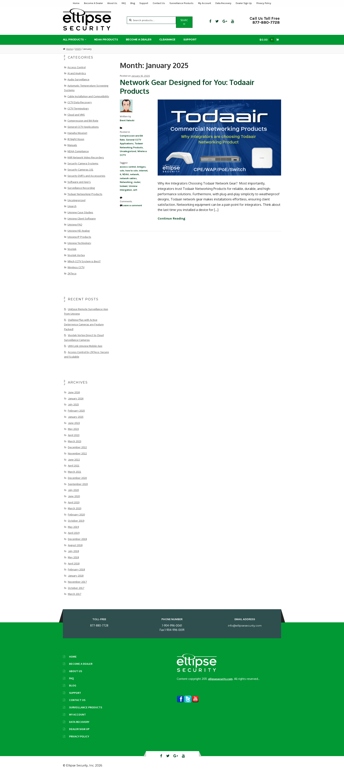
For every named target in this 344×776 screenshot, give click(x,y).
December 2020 (77, 478)
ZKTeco (71, 273)
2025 (78, 49)
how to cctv (131, 170)
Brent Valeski (127, 120)
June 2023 (74, 423)
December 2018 (77, 539)
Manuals (72, 145)
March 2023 (74, 441)
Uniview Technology (79, 243)
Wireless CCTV (75, 267)
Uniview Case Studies (80, 212)
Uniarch (71, 206)
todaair (124, 186)
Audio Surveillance (78, 79)
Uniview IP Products (79, 237)
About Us (112, 3)
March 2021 (74, 471)
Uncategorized (128, 151)
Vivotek (71, 249)
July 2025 (73, 404)
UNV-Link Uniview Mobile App (85, 346)
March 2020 (74, 508)
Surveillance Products (181, 3)
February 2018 (76, 569)
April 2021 (73, 465)
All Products (73, 39)
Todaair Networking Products (84, 194)
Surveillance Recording (81, 188)
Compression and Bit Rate (82, 120)
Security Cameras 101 (80, 169)
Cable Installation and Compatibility (88, 96)
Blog (132, 3)
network (134, 174)
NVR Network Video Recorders (85, 157)
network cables (128, 178)
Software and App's (79, 182)
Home (76, 3)
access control (128, 166)
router (137, 182)
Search (184, 22)
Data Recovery (223, 3)
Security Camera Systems (82, 163)
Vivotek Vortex (76, 255)
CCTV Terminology (78, 108)
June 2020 (74, 496)
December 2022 (77, 447)
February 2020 (76, 514)
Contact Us (159, 3)
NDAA (125, 174)
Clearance (167, 39)
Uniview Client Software (81, 218)
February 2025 (76, 410)
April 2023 (73, 435)
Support (143, 3)
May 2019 (73, 527)
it (120, 174)
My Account (204, 3)
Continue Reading (171, 218)
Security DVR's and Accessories (86, 176)
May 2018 (73, 557)
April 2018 (73, 563)
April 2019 (73, 533)
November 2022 (77, 453)
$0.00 (266, 39)
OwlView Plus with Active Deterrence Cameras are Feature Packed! (84, 324)
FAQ (124, 3)
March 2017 (74, 594)
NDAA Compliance (78, 151)
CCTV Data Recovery (79, 102)
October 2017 (76, 588)
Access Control (76, 67)
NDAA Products (106, 39)
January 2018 (75, 575)
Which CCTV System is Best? (84, 261)
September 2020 (78, 484)
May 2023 (73, 429)
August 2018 (75, 545)
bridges (141, 166)
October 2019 (76, 520)
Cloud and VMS (76, 114)
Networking (126, 182)
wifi (135, 189)
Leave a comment (132, 205)
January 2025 (75, 417)
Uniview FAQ (74, 224)
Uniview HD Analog (78, 230)
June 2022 (74, 459)
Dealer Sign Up (244, 3)
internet (143, 170)
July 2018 (73, 551)
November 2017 (77, 582)
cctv (122, 170)
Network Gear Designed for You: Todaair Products (187, 86)
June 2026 (74, 392)
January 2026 (75, 398)
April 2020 (73, 502)
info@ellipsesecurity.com (245, 625)
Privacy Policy (263, 3)
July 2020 (73, 490)
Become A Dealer (93, 3)
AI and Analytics (76, 73)
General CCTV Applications (83, 127)
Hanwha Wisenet (77, 133)
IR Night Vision (75, 139)
